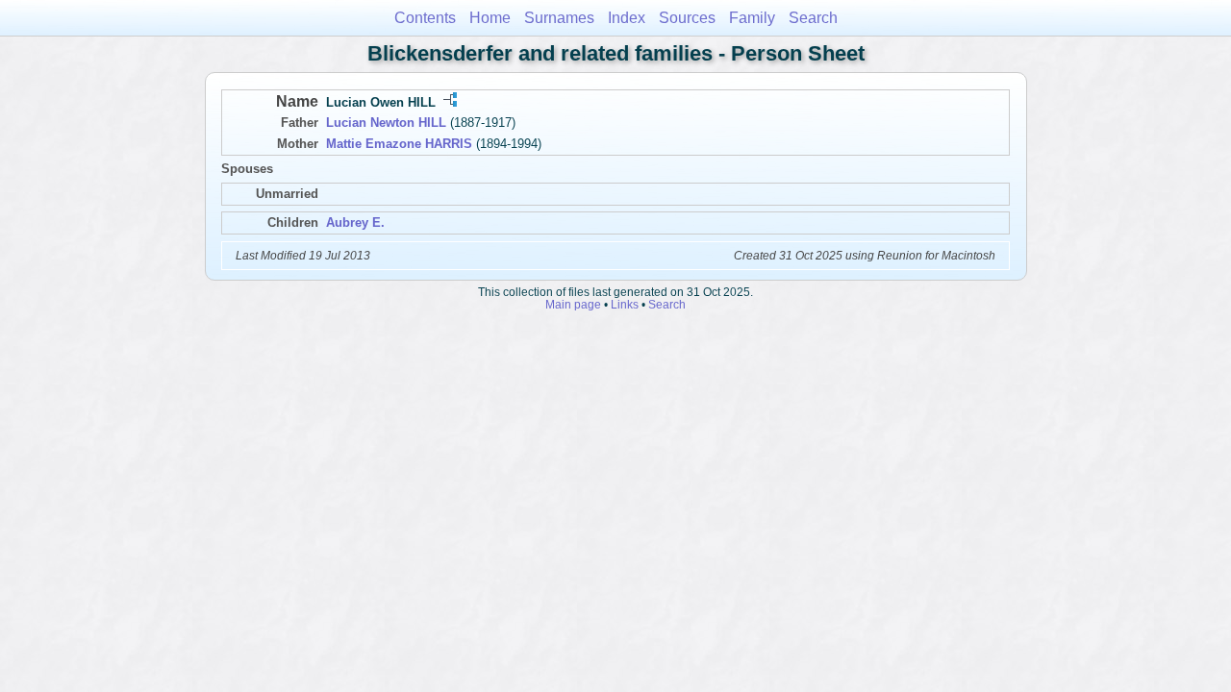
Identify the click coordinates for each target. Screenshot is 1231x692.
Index (626, 18)
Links (625, 304)
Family (752, 18)
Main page (573, 304)
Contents (425, 18)
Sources (687, 18)
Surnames (559, 18)
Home (490, 18)
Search (813, 18)
